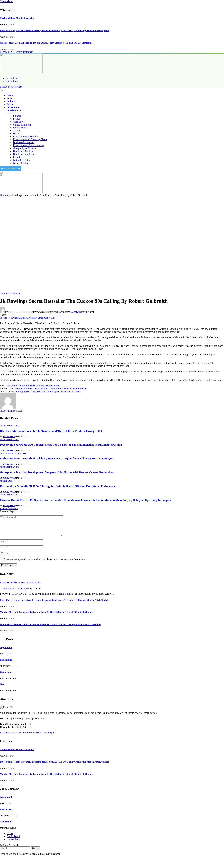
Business (11, 101)
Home (10, 95)
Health (16, 133)
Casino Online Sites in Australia (17, 18)
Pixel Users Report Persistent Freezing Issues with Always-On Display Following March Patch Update (54, 30)
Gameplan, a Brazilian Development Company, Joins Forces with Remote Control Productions (57, 472)
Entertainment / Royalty (25, 136)
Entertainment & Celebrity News (30, 139)
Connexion (5, 672)
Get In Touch (12, 78)
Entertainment (14, 110)
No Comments (76, 312)
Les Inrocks (6, 659)
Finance (17, 115)
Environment (13, 107)
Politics (10, 104)
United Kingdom (22, 124)
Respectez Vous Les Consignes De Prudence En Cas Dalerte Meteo (52, 388)
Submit (35, 848)
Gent (2, 684)
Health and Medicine (24, 151)
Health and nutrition (23, 154)
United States (20, 127)
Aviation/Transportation (13, 453)
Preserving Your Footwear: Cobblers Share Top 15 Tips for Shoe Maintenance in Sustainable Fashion (61, 444)
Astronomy (6, 481)
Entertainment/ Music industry (28, 145)
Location (17, 157)
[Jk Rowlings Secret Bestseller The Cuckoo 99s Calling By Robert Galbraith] (98, 289)
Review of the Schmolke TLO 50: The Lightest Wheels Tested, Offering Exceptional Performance (58, 486)
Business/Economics (23, 142)
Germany (18, 121)
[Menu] (1, 90)
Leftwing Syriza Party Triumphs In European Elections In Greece (47, 391)
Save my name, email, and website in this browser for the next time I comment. (44, 559)
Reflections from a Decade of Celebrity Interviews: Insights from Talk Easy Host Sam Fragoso (57, 458)
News (9, 98)
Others (10, 113)
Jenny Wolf (9, 437)
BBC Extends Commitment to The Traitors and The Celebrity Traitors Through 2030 (51, 431)
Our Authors (11, 81)
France (16, 118)
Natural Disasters (22, 160)
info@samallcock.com (20, 312)
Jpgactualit (6, 647)
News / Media (20, 163)
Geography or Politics (24, 148)
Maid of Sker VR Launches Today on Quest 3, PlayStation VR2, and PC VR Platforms (46, 42)
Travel (16, 130)
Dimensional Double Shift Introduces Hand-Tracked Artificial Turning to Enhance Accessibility (50, 624)
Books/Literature (11, 293)
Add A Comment (9, 508)
